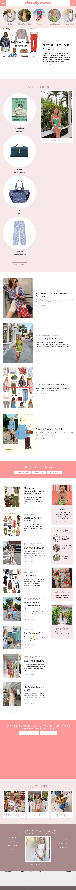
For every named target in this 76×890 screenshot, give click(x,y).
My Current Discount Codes (34, 688)
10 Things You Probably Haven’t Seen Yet (52, 295)
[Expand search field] (73, 3)
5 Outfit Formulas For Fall (49, 429)
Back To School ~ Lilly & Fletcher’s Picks (33, 605)
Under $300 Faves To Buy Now (33, 519)
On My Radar (30, 575)
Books (39, 24)
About (58, 521)
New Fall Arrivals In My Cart (55, 47)
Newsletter (69, 24)
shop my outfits (38, 814)
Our (62, 628)
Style (10, 24)
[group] (7, 878)
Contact (65, 521)
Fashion (44, 41)
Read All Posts (12, 712)
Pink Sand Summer (62, 592)
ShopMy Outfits (24, 24)
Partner (44, 864)
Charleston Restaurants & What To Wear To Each (34, 491)
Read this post (46, 65)
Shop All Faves (19, 264)
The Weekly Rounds (46, 338)
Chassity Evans (38, 832)
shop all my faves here (56, 140)
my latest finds (62, 814)
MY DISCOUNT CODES (22, 472)
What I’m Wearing (52, 335)
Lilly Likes (41, 598)
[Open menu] (3, 3)
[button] (2, 878)
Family (31, 543)
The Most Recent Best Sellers (51, 384)
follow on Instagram (14, 814)
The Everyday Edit (33, 633)
